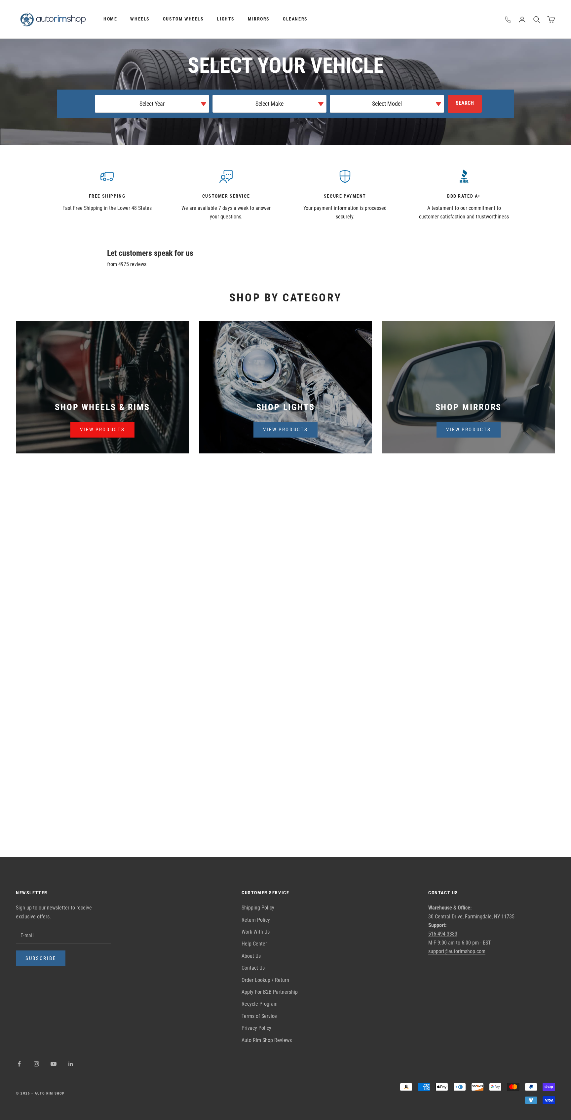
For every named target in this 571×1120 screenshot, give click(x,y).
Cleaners (295, 19)
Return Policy (256, 920)
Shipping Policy (258, 908)
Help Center (254, 944)
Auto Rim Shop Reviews (267, 1040)
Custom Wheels (183, 19)
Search (465, 103)
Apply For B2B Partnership (270, 992)
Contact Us (253, 968)
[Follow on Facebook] (19, 1064)
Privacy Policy (256, 1028)
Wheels (140, 19)
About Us (251, 956)
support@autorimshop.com (456, 951)
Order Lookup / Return (265, 980)
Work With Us (256, 932)
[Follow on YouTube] (53, 1064)
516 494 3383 (442, 934)
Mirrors (259, 19)
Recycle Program (260, 1004)
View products (102, 430)
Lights (226, 19)
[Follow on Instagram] (36, 1064)
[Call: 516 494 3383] (508, 19)
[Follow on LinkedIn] (70, 1064)
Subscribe (40, 958)
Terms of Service (259, 1016)
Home (110, 19)
